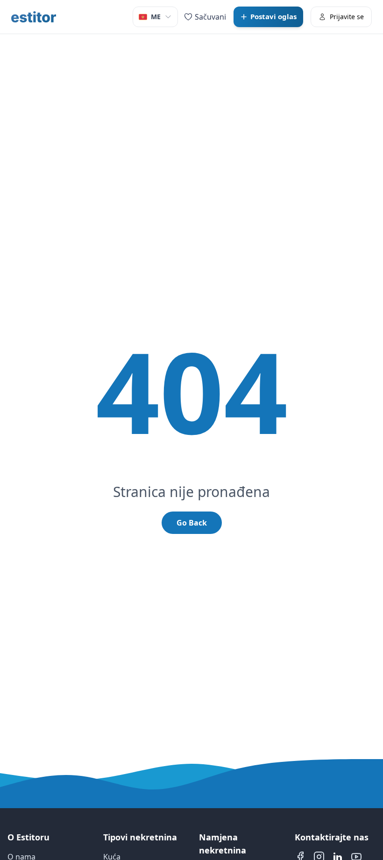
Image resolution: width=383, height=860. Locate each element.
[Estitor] (33, 16)
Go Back (192, 522)
